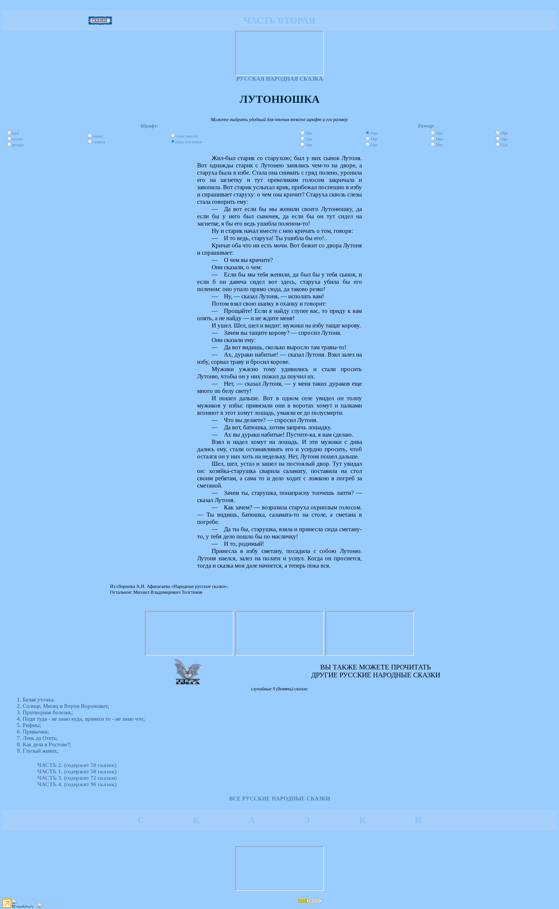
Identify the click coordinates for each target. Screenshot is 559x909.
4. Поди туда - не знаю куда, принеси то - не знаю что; (81, 719)
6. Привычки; (33, 732)
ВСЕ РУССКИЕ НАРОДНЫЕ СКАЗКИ (279, 798)
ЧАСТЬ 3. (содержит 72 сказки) (77, 778)
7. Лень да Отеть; (37, 738)
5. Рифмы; (29, 725)
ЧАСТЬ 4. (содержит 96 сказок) (76, 784)
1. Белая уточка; (36, 700)
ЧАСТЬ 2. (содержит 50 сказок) (76, 765)
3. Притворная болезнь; (45, 712)
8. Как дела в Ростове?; (44, 744)
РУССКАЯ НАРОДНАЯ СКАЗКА (279, 79)
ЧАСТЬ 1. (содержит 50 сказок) (76, 771)
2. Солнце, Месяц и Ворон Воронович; (63, 706)
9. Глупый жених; (38, 751)
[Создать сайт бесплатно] (309, 901)
